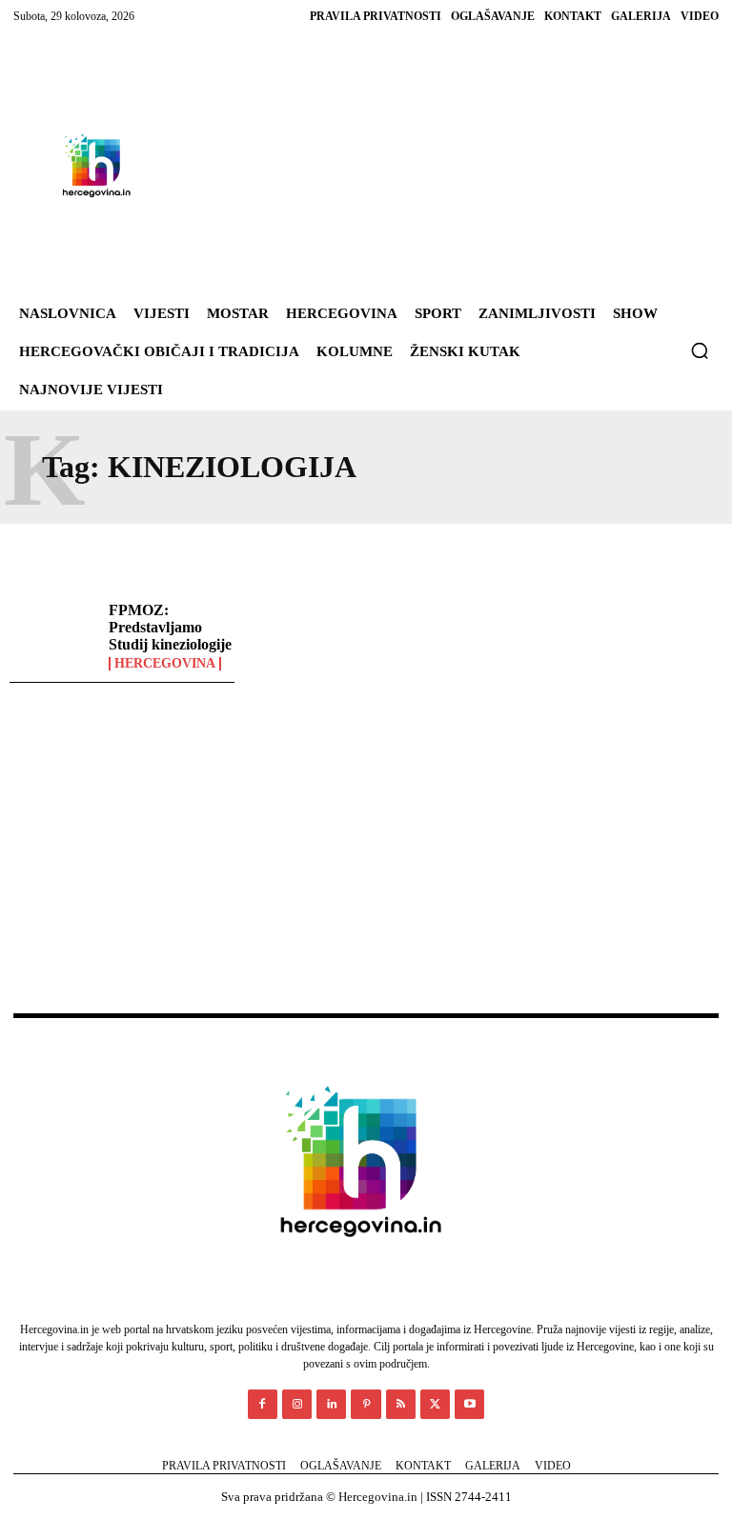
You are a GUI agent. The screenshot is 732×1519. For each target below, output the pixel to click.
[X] (435, 1404)
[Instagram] (297, 1404)
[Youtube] (469, 1404)
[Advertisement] (425, 165)
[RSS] (401, 1404)
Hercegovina (164, 663)
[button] (700, 350)
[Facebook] (262, 1404)
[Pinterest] (365, 1404)
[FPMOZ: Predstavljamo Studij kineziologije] (54, 637)
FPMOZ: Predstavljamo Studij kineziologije (170, 626)
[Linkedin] (331, 1404)
